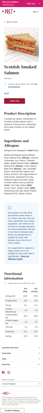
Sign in (35, 12)
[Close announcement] (39, 3)
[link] (8, 11)
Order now (31, 3)
